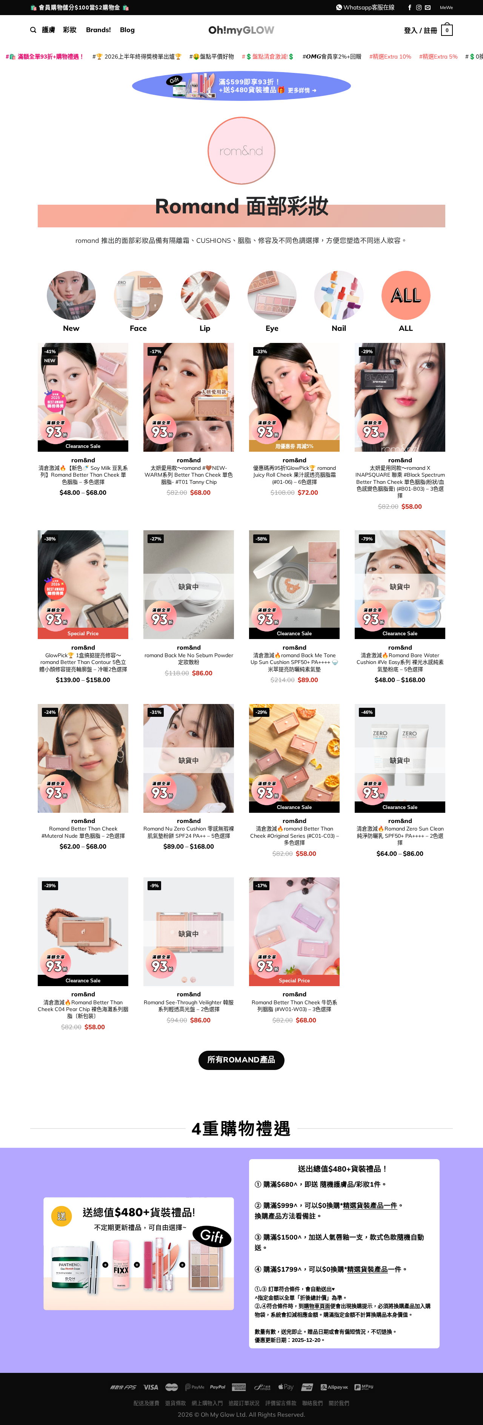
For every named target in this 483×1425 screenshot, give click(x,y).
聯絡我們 (312, 1403)
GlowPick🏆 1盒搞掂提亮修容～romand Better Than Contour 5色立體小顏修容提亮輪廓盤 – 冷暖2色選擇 (83, 662)
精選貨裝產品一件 (370, 1205)
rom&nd (83, 460)
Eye (272, 328)
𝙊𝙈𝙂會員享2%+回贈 (333, 56)
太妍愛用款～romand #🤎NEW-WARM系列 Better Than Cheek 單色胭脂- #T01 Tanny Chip (189, 475)
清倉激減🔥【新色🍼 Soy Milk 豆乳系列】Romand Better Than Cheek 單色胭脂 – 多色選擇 (83, 475)
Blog (127, 29)
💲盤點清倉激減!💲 (270, 56)
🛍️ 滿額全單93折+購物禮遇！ (47, 56)
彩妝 (70, 29)
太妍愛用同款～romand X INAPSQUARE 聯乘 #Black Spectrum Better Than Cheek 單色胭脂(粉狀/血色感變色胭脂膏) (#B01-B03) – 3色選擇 (400, 482)
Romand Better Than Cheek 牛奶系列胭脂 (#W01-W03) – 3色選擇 (294, 1006)
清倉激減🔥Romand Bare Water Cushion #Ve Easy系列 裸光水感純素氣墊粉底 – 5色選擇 (400, 662)
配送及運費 (146, 1403)
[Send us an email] (428, 8)
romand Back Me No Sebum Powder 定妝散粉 (189, 658)
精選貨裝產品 (367, 1269)
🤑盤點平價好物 (213, 56)
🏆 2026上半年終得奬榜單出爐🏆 (139, 56)
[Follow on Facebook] (410, 8)
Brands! (98, 29)
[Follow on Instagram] (419, 8)
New (71, 328)
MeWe (446, 7)
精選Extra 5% (440, 56)
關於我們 (339, 1403)
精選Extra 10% (392, 56)
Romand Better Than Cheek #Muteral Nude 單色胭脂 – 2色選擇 (83, 832)
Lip (205, 328)
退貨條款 (175, 1403)
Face (138, 328)
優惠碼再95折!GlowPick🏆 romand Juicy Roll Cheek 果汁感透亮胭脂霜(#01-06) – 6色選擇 (294, 475)
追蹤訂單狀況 (244, 1403)
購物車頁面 (317, 1306)
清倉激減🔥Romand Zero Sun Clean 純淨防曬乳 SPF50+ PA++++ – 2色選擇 (400, 835)
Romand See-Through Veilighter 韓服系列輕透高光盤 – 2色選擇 (189, 1006)
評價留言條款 (280, 1403)
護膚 (48, 29)
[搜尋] (33, 30)
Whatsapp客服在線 (368, 7)
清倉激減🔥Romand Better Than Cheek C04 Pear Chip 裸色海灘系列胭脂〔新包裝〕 (83, 1009)
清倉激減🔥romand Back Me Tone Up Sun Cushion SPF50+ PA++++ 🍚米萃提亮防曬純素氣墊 (294, 662)
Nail (339, 328)
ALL (406, 328)
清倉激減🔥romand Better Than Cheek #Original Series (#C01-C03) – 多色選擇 (294, 835)
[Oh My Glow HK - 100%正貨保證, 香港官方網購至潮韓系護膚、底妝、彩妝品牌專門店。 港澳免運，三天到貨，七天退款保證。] (241, 30)
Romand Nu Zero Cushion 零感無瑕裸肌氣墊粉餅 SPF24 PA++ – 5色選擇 (188, 832)
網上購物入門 (207, 1403)
